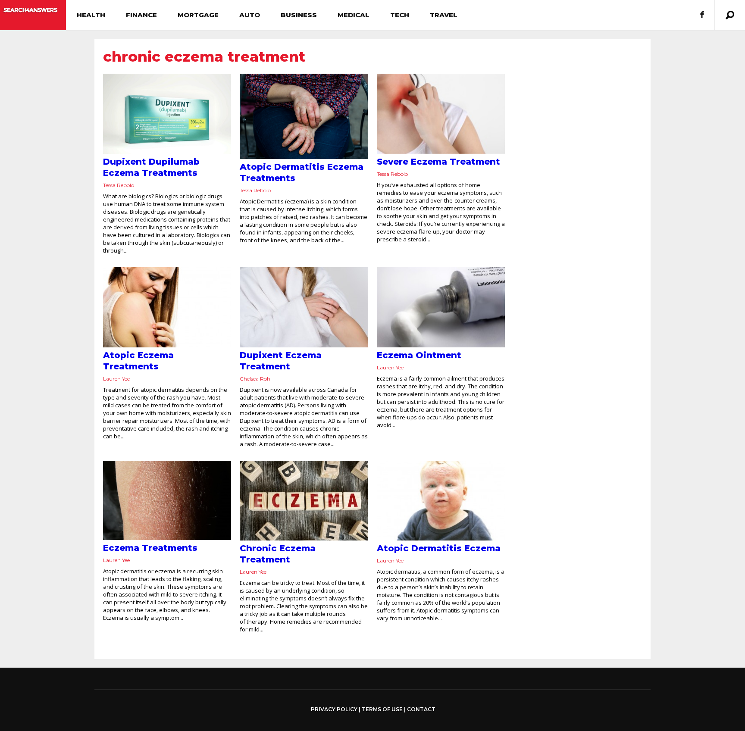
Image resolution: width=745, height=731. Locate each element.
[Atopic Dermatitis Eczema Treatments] (304, 116)
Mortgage (198, 15)
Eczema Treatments (150, 548)
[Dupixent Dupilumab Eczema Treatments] (167, 114)
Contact (421, 709)
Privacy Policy (334, 709)
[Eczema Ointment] (441, 307)
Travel (443, 15)
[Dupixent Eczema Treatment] (304, 307)
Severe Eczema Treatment (438, 161)
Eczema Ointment (419, 355)
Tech (399, 15)
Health (91, 15)
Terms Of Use (382, 709)
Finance (141, 15)
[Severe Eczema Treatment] (441, 114)
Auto (249, 15)
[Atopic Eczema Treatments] (167, 307)
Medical (353, 15)
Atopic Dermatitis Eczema (439, 548)
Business (299, 15)
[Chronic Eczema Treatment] (304, 501)
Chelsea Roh (255, 378)
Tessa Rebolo (118, 185)
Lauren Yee (116, 378)
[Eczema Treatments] (167, 500)
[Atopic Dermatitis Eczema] (441, 501)
